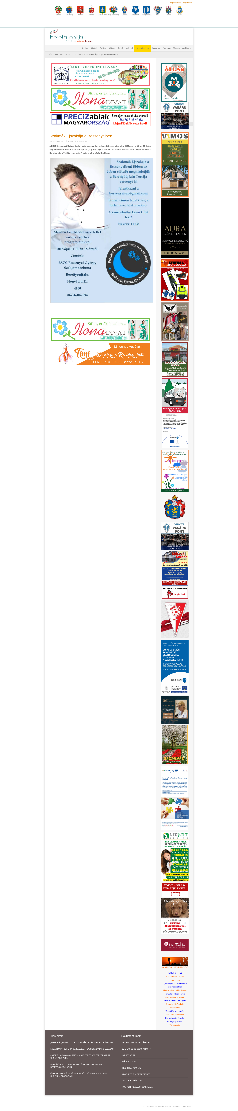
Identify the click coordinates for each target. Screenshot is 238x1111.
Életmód (129, 48)
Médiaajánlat (129, 1061)
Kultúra (103, 48)
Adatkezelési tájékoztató (136, 1074)
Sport (120, 48)
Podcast (167, 48)
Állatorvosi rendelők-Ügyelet (175, 990)
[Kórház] (175, 431)
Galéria (176, 48)
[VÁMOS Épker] (175, 164)
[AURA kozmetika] (175, 228)
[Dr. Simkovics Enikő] (175, 710)
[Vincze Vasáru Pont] (175, 536)
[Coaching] (175, 471)
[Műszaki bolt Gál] (175, 568)
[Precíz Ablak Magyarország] (100, 119)
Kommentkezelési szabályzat (138, 1087)
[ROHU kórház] (175, 798)
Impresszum (128, 1055)
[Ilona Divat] (100, 99)
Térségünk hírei (142, 48)
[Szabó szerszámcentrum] (175, 359)
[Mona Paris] (175, 321)
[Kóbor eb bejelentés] (175, 908)
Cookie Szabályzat (132, 1080)
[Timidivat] (100, 354)
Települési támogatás (175, 1011)
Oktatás (112, 48)
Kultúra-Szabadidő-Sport (175, 1001)
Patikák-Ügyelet (175, 973)
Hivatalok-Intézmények (175, 994)
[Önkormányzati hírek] (175, 507)
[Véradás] (175, 593)
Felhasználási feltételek (136, 1042)
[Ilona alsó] (100, 329)
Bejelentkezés (175, 3)
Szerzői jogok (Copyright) (136, 1049)
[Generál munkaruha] (175, 280)
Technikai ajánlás (131, 1068)
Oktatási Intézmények (174, 997)
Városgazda (175, 1025)
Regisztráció (187, 3)
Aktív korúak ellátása (175, 1015)
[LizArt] (175, 856)
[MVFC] (175, 619)
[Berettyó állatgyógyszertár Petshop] (175, 926)
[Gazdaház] (175, 744)
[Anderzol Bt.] (100, 74)
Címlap (85, 48)
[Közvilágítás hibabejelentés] (175, 890)
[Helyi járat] (175, 395)
